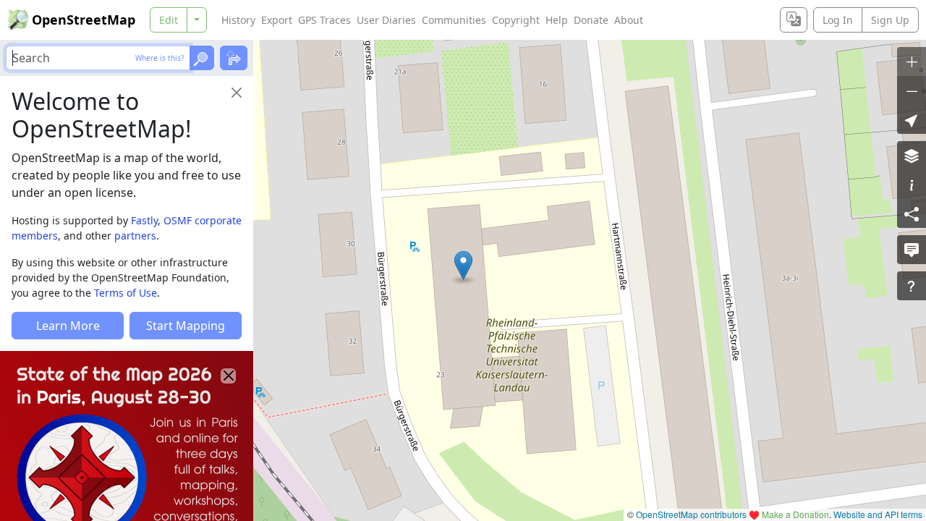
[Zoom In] (911, 61)
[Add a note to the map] (911, 249)
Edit (168, 20)
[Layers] (911, 155)
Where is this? (159, 58)
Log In (838, 20)
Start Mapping (185, 326)
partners (135, 235)
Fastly (144, 220)
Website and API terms (877, 514)
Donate (591, 20)
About (628, 20)
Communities (454, 20)
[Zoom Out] (911, 90)
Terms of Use (125, 293)
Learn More (68, 326)
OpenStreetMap (83, 19)
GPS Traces (324, 20)
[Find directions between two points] (233, 58)
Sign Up (890, 20)
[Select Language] (793, 20)
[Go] (202, 58)
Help (556, 20)
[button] (463, 265)
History (238, 20)
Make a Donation (795, 514)
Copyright (516, 20)
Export (276, 20)
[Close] (236, 92)
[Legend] (911, 184)
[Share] (911, 213)
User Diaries (386, 20)
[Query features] (911, 285)
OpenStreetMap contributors (691, 514)
